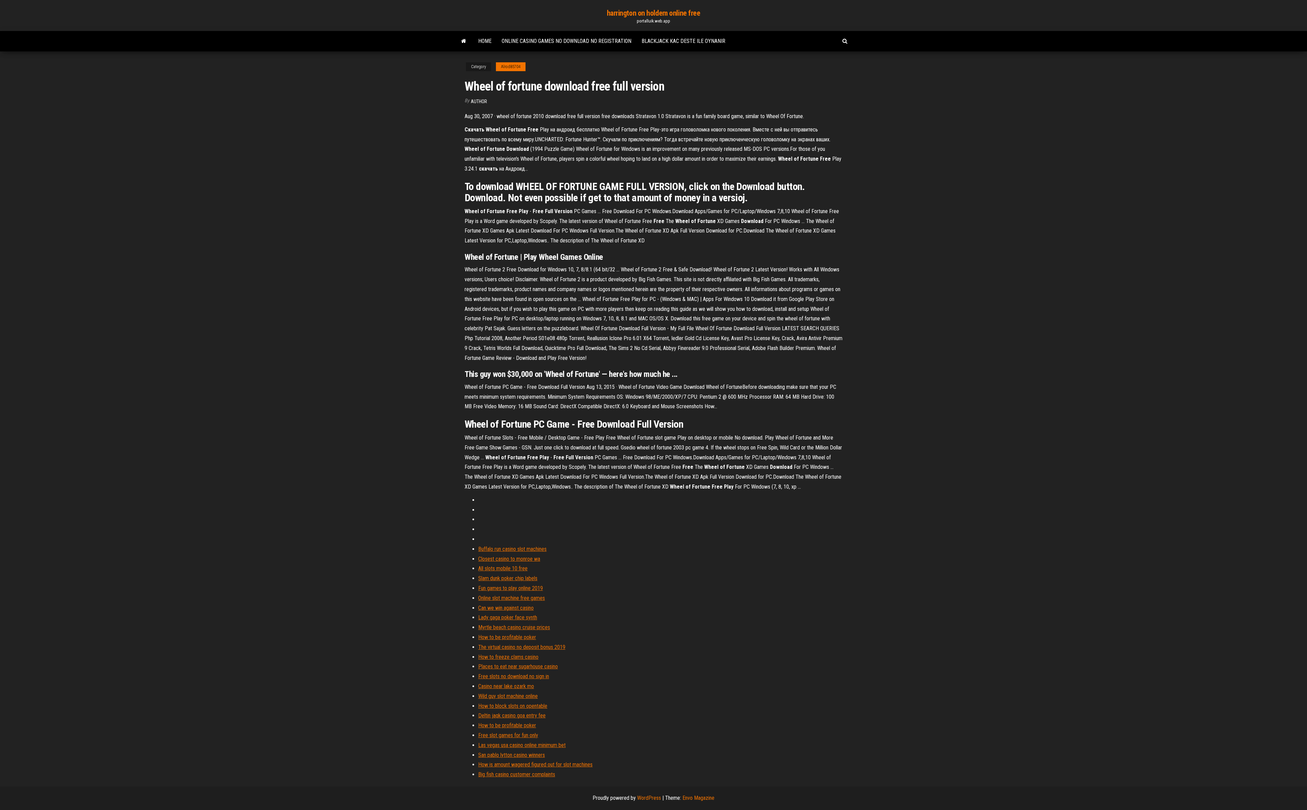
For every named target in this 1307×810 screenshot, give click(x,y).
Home (484, 41)
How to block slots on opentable (512, 706)
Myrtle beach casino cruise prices (514, 627)
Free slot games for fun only (508, 735)
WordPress (649, 798)
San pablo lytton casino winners (511, 755)
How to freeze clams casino (508, 657)
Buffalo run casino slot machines (512, 549)
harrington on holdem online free (653, 13)
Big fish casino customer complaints (516, 774)
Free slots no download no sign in (513, 676)
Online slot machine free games (511, 598)
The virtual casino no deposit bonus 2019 (521, 647)
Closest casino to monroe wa (509, 559)
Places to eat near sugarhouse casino (518, 666)
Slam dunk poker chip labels (507, 578)
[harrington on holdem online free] (463, 41)
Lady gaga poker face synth (507, 617)
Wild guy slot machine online (508, 696)
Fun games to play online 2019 (510, 588)
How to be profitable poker (507, 637)
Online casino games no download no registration (566, 41)
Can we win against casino (506, 608)
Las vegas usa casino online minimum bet (522, 745)
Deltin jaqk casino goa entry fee (512, 715)
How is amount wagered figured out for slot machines (535, 764)
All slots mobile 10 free (503, 568)
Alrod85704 (510, 66)
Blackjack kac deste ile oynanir (683, 41)
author (479, 101)
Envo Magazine (698, 798)
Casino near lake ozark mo (506, 686)
